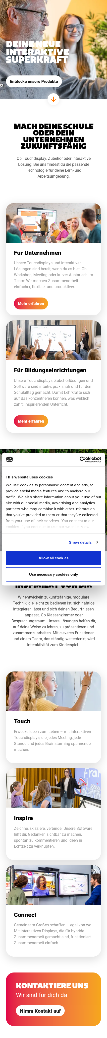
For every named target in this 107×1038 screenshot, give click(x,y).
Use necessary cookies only (53, 574)
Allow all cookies (53, 558)
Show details (80, 542)
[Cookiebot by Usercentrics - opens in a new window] (79, 459)
